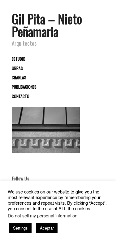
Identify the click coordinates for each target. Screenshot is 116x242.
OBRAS (17, 68)
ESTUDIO (18, 59)
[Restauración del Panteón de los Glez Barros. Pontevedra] (46, 130)
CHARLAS (19, 78)
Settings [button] (20, 228)
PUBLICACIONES (24, 87)
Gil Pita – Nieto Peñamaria (47, 25)
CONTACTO (20, 96)
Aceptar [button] (47, 228)
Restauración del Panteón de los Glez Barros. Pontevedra (48, 144)
